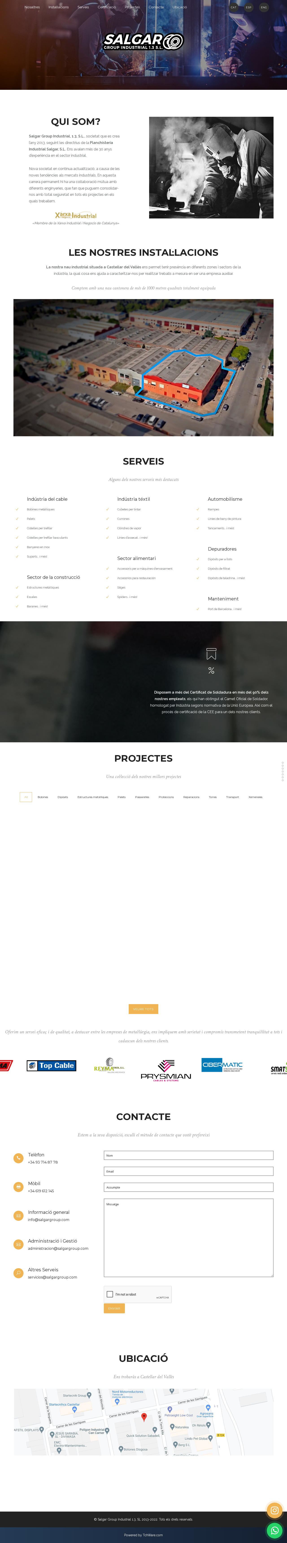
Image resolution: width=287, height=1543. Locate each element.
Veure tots (143, 1009)
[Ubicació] (283, 780)
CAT (234, 7)
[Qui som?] (283, 763)
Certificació (107, 7)
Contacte (156, 7)
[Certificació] (283, 771)
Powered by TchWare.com (143, 1535)
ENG (264, 7)
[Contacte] (283, 777)
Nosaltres (32, 7)
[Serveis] (283, 768)
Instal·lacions (59, 7)
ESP (249, 7)
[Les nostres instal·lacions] (283, 766)
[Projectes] (283, 774)
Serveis (83, 7)
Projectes (132, 7)
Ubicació (180, 7)
